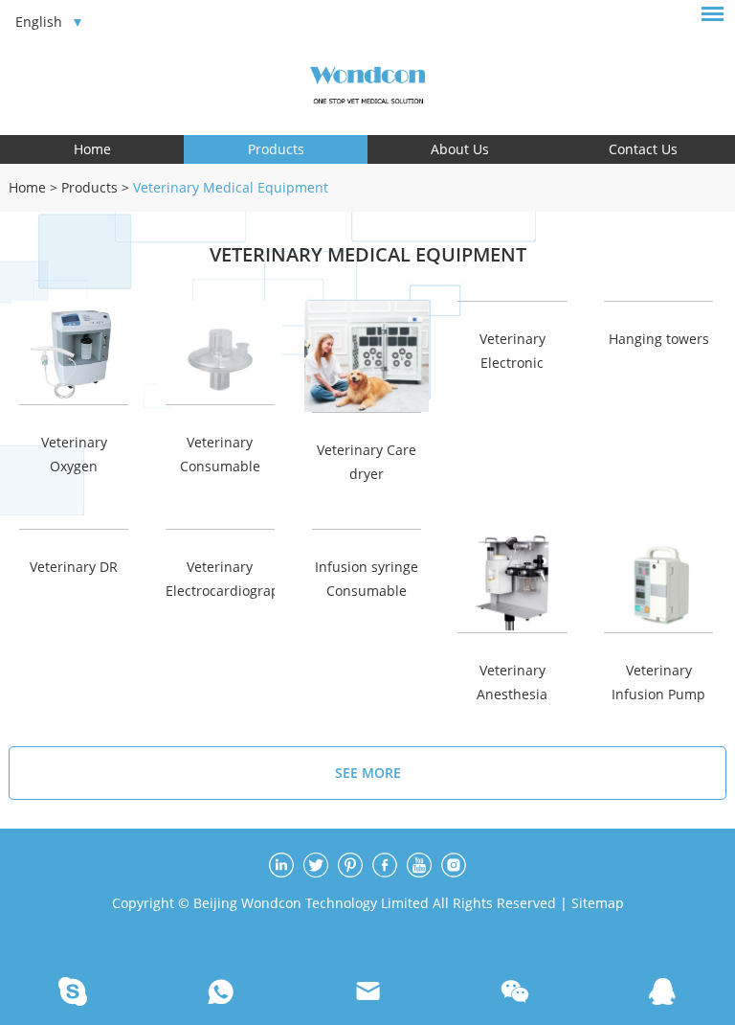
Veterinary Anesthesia (512, 682)
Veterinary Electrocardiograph (220, 579)
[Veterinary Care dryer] (366, 356)
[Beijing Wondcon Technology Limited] (367, 82)
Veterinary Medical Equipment (230, 187)
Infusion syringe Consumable (366, 579)
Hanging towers (659, 339)
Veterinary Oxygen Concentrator (74, 454)
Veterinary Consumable (220, 454)
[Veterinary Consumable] (220, 352)
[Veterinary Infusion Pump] (658, 580)
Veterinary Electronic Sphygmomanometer (512, 351)
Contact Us (643, 149)
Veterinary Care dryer (366, 462)
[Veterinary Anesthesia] (512, 580)
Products (276, 149)
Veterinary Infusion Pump (658, 682)
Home (92, 149)
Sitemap (597, 903)
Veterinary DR (74, 567)
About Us (460, 149)
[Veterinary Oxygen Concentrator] (73, 352)
